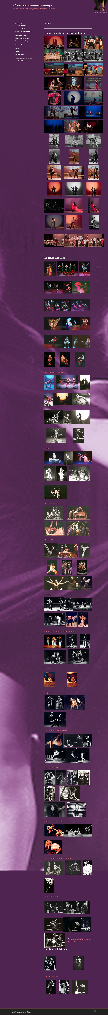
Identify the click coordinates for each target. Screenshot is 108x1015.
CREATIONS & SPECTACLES (25, 58)
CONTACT (19, 61)
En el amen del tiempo (55, 949)
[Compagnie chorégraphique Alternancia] (34, 7)
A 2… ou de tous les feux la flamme (56, 731)
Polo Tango (48, 595)
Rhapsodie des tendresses (52, 976)
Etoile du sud (48, 540)
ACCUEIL (18, 23)
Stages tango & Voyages (22, 38)
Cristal (46, 448)
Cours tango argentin (21, 35)
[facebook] (95, 1011)
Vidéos (17, 51)
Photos (47, 23)
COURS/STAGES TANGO (23, 31)
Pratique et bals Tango (21, 41)
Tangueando (48, 693)
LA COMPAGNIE (21, 26)
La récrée (47, 669)
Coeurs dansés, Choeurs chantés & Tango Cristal (60, 631)
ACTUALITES (20, 28)
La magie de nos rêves (51, 503)
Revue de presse (20, 54)
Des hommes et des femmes (53, 372)
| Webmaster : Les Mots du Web (23, 1012)
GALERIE (18, 44)
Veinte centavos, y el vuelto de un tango (57, 858)
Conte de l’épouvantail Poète (53, 821)
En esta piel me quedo (51, 896)
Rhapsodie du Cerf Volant (52, 768)
